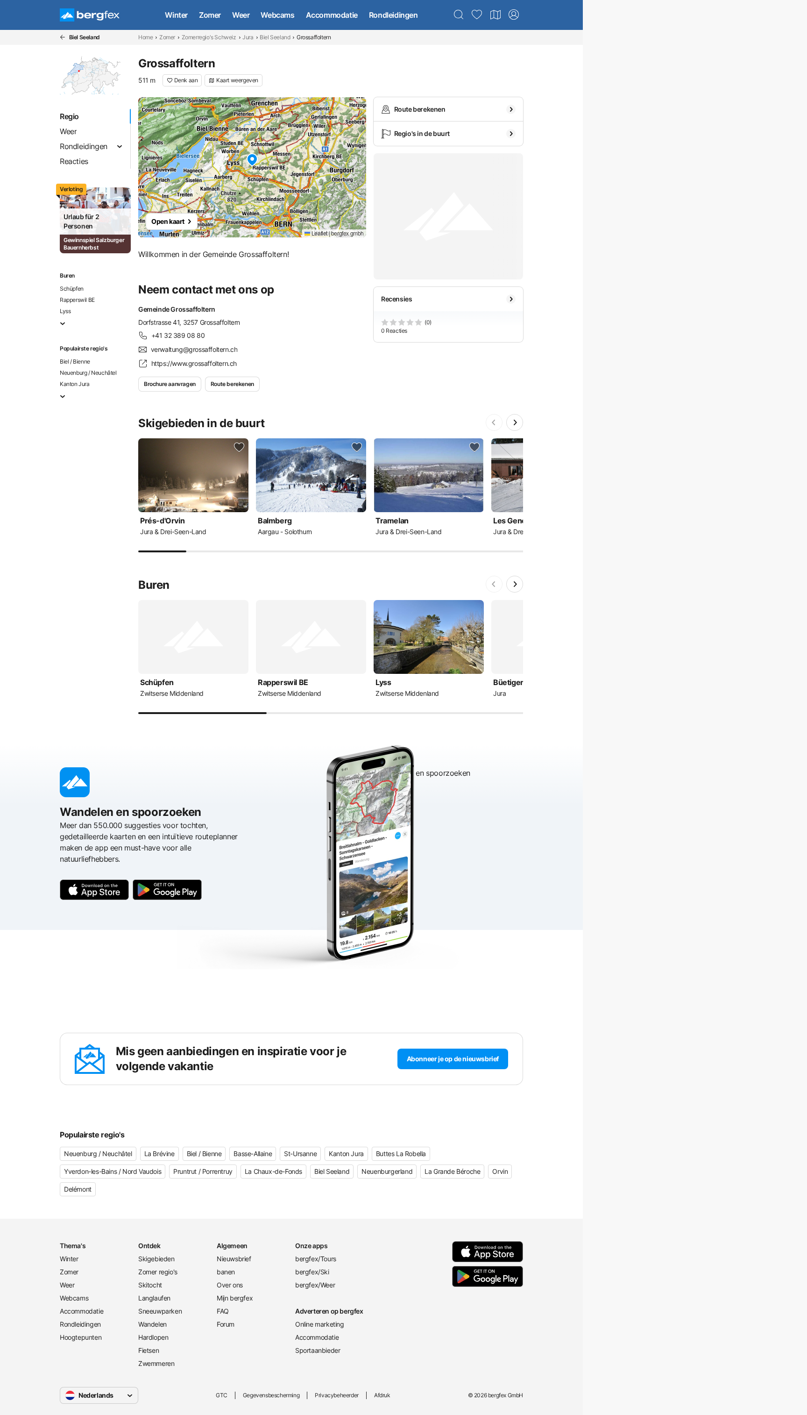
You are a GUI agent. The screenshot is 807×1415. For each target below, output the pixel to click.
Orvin (500, 1171)
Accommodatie (332, 15)
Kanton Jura (75, 383)
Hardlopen (153, 1337)
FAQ (223, 1311)
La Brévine (159, 1154)
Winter (176, 15)
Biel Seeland (275, 37)
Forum (225, 1324)
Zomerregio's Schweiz (209, 37)
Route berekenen (232, 383)
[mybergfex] (513, 15)
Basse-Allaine (253, 1154)
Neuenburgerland (386, 1171)
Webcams (277, 15)
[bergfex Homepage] (90, 14)
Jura (247, 37)
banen (226, 1272)
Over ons (230, 1285)
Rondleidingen (393, 15)
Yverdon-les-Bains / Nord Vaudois (112, 1171)
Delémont (78, 1189)
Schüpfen (72, 288)
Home (145, 37)
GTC (221, 1395)
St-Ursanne (300, 1154)
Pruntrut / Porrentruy (203, 1171)
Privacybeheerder (337, 1395)
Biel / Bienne (75, 361)
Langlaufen (154, 1298)
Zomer (210, 15)
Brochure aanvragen (170, 383)
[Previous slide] (494, 422)
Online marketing (319, 1324)
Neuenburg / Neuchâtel (88, 372)
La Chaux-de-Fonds (273, 1171)
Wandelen (152, 1324)
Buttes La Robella (401, 1154)
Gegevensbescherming (271, 1395)
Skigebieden (156, 1259)
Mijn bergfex (235, 1298)
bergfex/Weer (315, 1285)
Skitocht (150, 1285)
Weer (240, 15)
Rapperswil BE (77, 299)
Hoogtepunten (80, 1337)
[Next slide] (514, 422)
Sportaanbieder (317, 1350)
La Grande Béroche (452, 1171)
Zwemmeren (156, 1363)
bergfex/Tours (315, 1259)
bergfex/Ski (312, 1272)
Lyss (65, 310)
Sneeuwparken (160, 1311)
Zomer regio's (157, 1272)
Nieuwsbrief (234, 1259)
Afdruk (382, 1395)
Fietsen (148, 1350)
